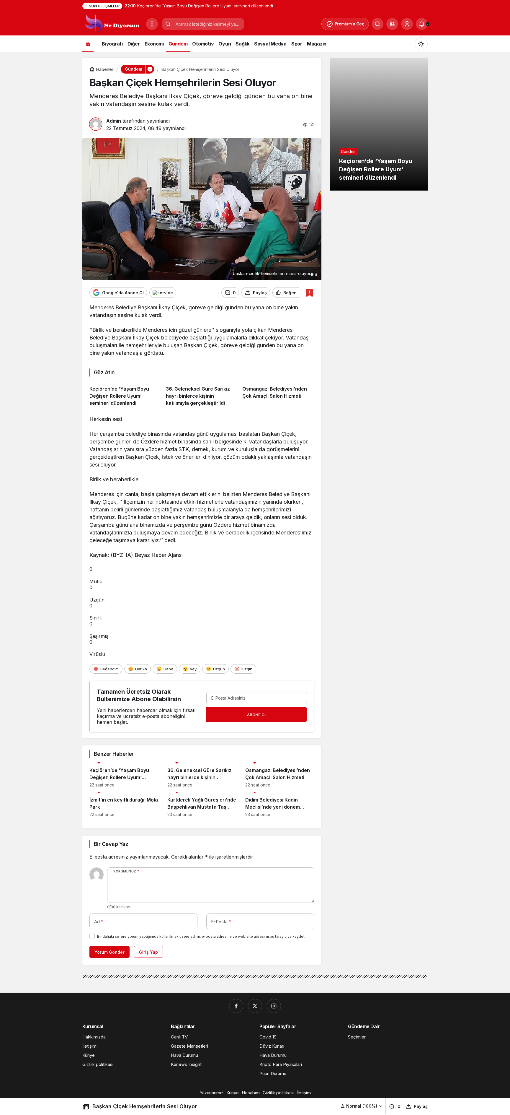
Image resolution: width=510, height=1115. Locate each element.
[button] (392, 24)
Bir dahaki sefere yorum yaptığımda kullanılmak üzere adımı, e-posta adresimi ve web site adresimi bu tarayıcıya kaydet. (201, 936)
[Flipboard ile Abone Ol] (162, 292)
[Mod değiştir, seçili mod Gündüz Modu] (421, 43)
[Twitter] (255, 1006)
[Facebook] (236, 1006)
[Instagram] (274, 1006)
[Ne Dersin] (111, 23)
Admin (113, 121)
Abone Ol (257, 714)
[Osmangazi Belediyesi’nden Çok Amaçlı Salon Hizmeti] (278, 394)
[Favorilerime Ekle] (309, 293)
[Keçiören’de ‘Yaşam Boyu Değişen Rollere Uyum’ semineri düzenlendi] (125, 394)
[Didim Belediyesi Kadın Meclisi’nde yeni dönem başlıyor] (279, 804)
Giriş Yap (148, 952)
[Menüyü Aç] (152, 24)
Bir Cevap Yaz (111, 844)
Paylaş (421, 1106)
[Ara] (377, 24)
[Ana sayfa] (88, 43)
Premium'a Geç (349, 23)
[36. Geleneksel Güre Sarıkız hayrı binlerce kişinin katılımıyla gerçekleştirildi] (202, 394)
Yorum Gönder (109, 952)
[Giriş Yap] (407, 24)
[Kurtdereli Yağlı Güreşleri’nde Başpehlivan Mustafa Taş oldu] (201, 804)
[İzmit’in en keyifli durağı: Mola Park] (123, 804)
